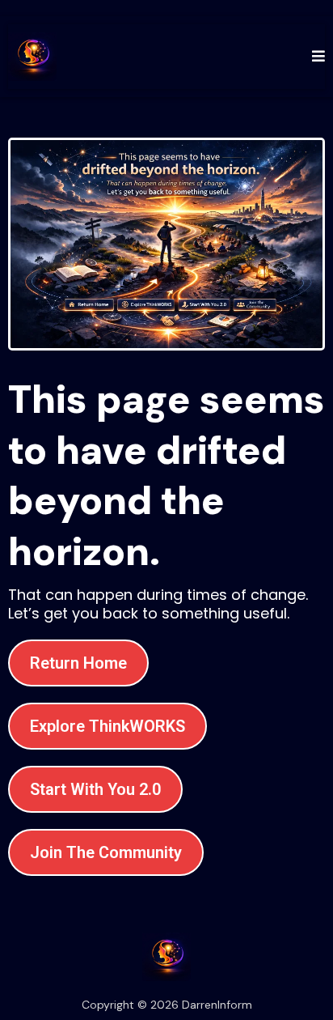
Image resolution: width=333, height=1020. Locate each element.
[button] (316, 56)
